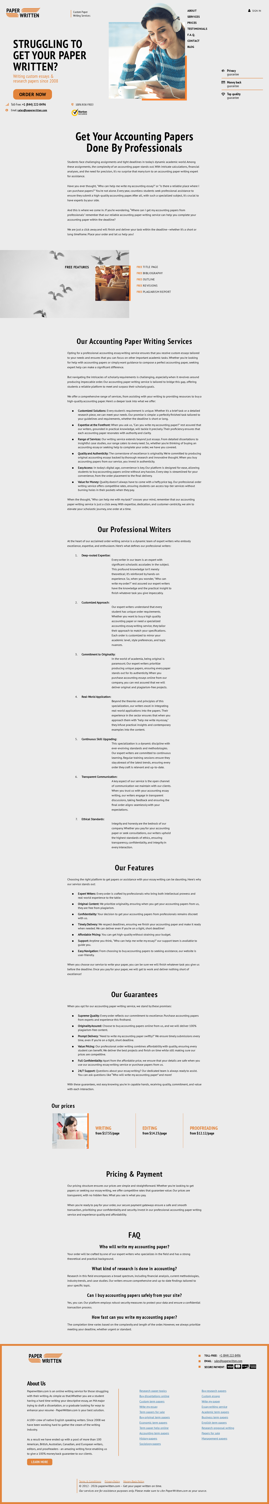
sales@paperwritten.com (32, 110)
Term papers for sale (152, 1412)
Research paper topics (153, 1391)
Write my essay (148, 1406)
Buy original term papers (154, 1417)
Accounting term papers (154, 1433)
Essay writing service (214, 1406)
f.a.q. (191, 35)
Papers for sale (211, 1433)
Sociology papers (150, 1444)
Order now (32, 94)
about (192, 10)
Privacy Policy (112, 1481)
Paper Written (23, 12)
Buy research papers (214, 1391)
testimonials (197, 29)
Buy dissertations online (154, 1396)
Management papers (214, 1438)
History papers (148, 1438)
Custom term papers (152, 1401)
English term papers (214, 1422)
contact (193, 41)
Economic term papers (153, 1422)
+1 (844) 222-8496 (34, 104)
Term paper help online (154, 1428)
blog (190, 47)
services (193, 16)
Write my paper (211, 1401)
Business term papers (215, 1417)
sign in (256, 10)
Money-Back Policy (133, 1481)
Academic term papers (215, 1412)
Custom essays (211, 1396)
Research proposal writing (218, 1428)
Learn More (39, 1462)
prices (192, 22)
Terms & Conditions (90, 1481)
